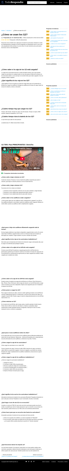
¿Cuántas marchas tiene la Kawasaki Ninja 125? (58, 103)
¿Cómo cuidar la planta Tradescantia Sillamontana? (58, 35)
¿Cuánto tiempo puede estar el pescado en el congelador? (59, 41)
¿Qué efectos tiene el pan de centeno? (58, 109)
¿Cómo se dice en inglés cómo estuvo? (58, 111)
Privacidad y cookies (63, 461)
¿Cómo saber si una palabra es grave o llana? (58, 56)
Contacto (53, 461)
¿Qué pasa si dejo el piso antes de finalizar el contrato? (57, 95)
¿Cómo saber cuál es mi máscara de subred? (58, 106)
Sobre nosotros (45, 461)
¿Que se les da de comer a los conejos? (59, 114)
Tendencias (59, 2)
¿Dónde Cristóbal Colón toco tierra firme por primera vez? (59, 50)
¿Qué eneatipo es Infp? (55, 100)
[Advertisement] (34, 16)
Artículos (52, 2)
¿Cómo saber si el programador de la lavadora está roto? (58, 32)
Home (3, 30)
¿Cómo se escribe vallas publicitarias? (58, 97)
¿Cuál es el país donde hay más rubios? (59, 52)
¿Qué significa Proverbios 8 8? (56, 37)
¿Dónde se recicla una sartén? (56, 58)
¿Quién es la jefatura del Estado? (9, 456)
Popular (66, 2)
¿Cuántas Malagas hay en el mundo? (58, 88)
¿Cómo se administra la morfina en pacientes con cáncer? (57, 92)
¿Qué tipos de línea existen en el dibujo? (57, 47)
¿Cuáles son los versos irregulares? (58, 43)
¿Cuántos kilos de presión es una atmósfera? (33, 456)
